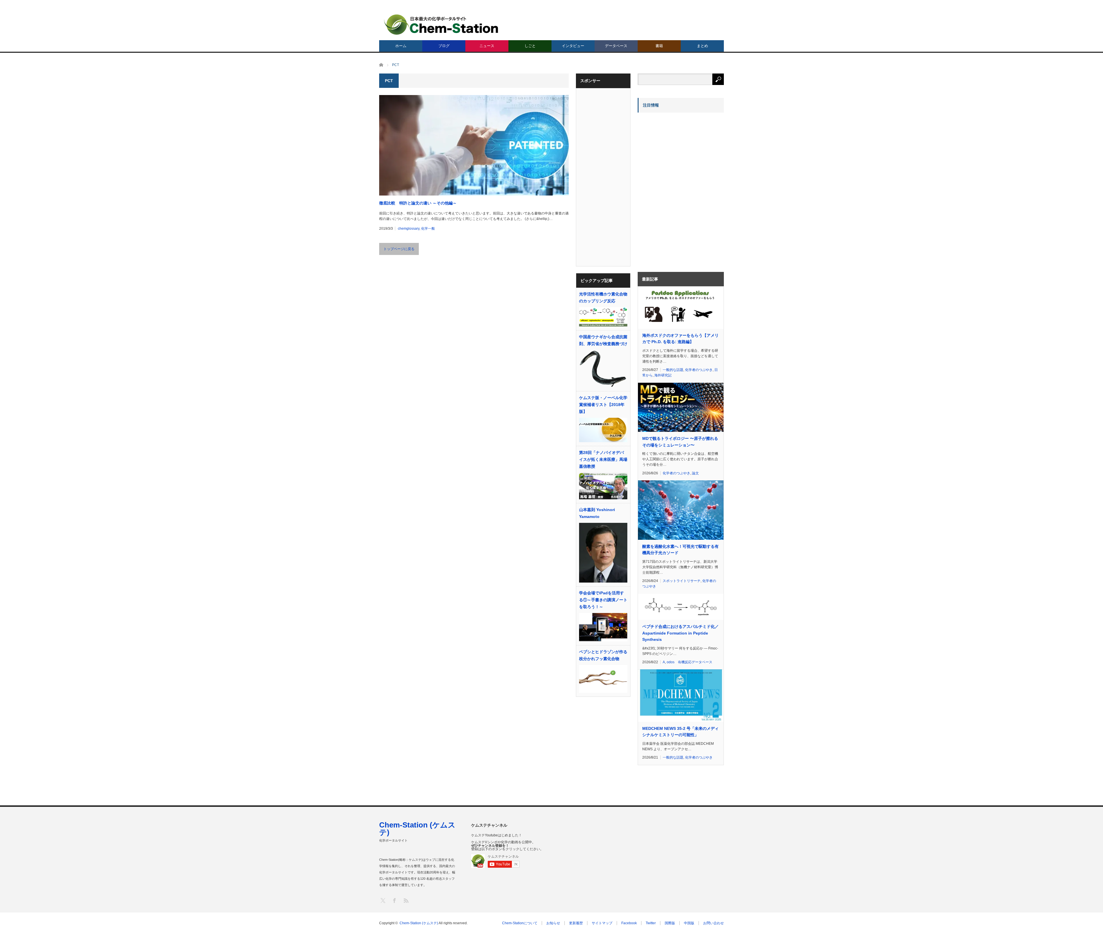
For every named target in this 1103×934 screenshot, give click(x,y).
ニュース (486, 46)
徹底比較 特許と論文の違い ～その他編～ (418, 203)
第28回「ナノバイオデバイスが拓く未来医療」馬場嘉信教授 (603, 459)
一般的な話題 (673, 370)
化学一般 (428, 229)
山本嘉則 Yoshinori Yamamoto (597, 513)
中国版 (689, 923)
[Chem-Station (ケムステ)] (441, 24)
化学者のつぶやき (699, 370)
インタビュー (573, 46)
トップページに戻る (398, 249)
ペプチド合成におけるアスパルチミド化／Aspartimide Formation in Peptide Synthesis (680, 633)
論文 (695, 473)
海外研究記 (663, 375)
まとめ (702, 46)
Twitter (651, 923)
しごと (530, 46)
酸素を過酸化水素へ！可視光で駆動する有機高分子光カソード (680, 549)
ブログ (444, 46)
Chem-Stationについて (519, 923)
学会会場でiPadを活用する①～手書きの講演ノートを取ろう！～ (603, 600)
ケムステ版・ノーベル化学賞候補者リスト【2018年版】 (603, 404)
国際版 (670, 923)
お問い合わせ (713, 923)
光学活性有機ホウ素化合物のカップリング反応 (603, 297)
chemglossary (408, 229)
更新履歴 (576, 923)
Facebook (629, 923)
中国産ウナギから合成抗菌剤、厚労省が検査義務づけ (603, 340)
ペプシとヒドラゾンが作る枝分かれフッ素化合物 (603, 655)
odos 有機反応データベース (689, 662)
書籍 (659, 46)
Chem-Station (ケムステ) (417, 829)
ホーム (400, 46)
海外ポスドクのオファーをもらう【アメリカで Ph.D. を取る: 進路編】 (680, 338)
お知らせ (553, 923)
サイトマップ (602, 923)
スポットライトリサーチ (682, 581)
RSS (405, 900)
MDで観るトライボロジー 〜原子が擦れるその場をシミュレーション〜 (680, 441)
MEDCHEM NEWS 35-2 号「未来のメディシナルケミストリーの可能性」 (680, 731)
